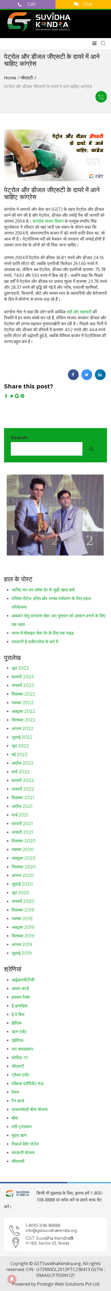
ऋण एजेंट (19, 1031)
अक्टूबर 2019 (23, 927)
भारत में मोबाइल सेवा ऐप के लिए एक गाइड (43, 633)
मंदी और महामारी (79, 312)
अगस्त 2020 (23, 875)
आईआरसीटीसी (23, 979)
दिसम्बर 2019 (23, 910)
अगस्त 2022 (22, 728)
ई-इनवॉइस (19, 1005)
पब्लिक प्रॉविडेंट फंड (28, 1083)
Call (31, 4)
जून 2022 (20, 745)
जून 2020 (20, 892)
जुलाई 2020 (22, 884)
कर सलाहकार (22, 1049)
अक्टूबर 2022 (23, 711)
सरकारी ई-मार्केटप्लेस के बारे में (35, 641)
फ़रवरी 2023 (23, 676)
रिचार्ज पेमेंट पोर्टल (25, 1144)
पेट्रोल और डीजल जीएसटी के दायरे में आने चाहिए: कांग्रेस (52, 193)
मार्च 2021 (20, 815)
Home (10, 78)
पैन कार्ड (18, 1100)
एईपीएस (17, 1040)
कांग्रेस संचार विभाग (48, 221)
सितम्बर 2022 (24, 720)
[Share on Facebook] (73, 378)
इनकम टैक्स (21, 997)
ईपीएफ (17, 1023)
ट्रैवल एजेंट (20, 1074)
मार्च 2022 (21, 771)
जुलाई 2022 (22, 737)
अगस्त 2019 (22, 944)
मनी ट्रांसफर (22, 1126)
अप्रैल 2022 (23, 763)
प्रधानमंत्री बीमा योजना (30, 1109)
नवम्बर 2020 (23, 849)
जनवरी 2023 (23, 685)
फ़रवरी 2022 (23, 780)
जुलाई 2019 (22, 953)
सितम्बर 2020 (24, 866)
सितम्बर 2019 (23, 935)
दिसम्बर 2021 (23, 797)
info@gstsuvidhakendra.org (51, 1230)
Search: (19, 437)
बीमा (15, 1118)
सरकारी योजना (23, 1152)
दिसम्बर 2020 (24, 840)
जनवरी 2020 (23, 901)
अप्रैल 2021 (22, 806)
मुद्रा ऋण (19, 1135)
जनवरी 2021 (22, 832)
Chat (87, 4)
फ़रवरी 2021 (22, 823)
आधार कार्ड (20, 988)
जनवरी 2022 (23, 789)
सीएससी (18, 1161)
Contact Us (101, 97)
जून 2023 (20, 668)
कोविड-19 (20, 1057)
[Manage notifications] (12, 1279)
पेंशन (15, 1092)
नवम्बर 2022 (23, 702)
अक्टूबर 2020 (24, 858)
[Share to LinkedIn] (100, 378)
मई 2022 (20, 754)
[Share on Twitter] (86, 378)
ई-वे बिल (18, 1014)
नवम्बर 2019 (22, 918)
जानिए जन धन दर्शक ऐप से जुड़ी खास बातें (43, 589)
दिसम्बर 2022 (23, 694)
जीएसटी (26, 78)
